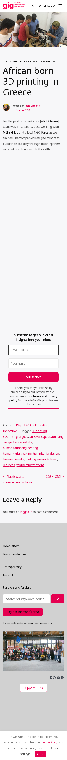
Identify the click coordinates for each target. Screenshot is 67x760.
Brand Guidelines (14, 554)
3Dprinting (39, 431)
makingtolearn (47, 459)
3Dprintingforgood (15, 437)
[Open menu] (60, 6)
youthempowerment (30, 465)
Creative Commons (39, 623)
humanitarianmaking (17, 454)
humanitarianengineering (20, 448)
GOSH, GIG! (53, 477)
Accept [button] (40, 754)
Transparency (12, 567)
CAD (37, 437)
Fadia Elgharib (32, 105)
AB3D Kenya (49, 121)
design (7, 442)
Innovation (47, 61)
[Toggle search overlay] (33, 5)
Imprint (8, 575)
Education (31, 61)
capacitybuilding (52, 437)
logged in (26, 512)
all (31, 437)
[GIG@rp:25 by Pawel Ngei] (33, 651)
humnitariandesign (46, 454)
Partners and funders (17, 587)
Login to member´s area (23, 612)
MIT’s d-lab (10, 132)
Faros (45, 132)
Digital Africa (12, 61)
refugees (9, 465)
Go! (57, 599)
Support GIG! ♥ (33, 688)
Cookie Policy (50, 742)
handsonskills (22, 442)
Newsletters (11, 546)
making (31, 459)
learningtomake (13, 459)
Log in (51, 5)
